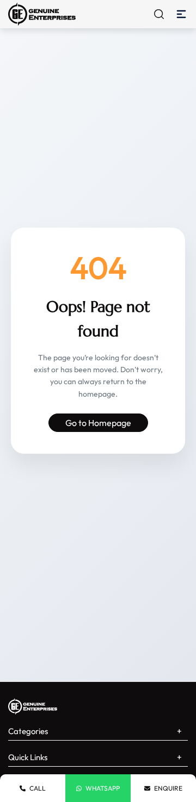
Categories (28, 731)
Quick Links (27, 757)
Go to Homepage (98, 422)
